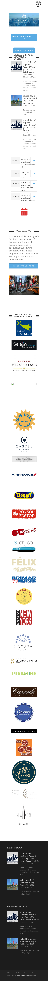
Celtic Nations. (16, 259)
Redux (34, 975)
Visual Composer (25, 975)
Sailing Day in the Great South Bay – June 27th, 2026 (28, 882)
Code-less (33, 973)
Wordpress (17, 975)
